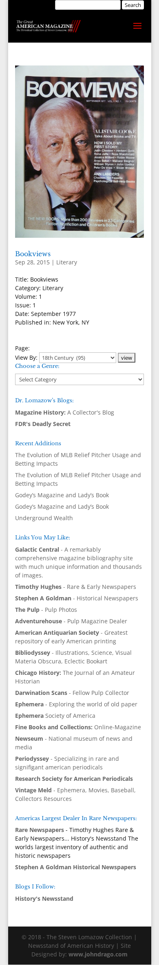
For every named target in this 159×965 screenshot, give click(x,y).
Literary (66, 262)
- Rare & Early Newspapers (75, 587)
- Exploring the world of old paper (76, 704)
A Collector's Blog (64, 412)
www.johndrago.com (98, 954)
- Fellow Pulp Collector (72, 693)
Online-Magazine (78, 727)
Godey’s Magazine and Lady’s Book (62, 495)
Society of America (55, 715)
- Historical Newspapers (76, 598)
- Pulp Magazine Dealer (71, 621)
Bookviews (33, 254)
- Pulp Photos (46, 609)
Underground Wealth (44, 518)
